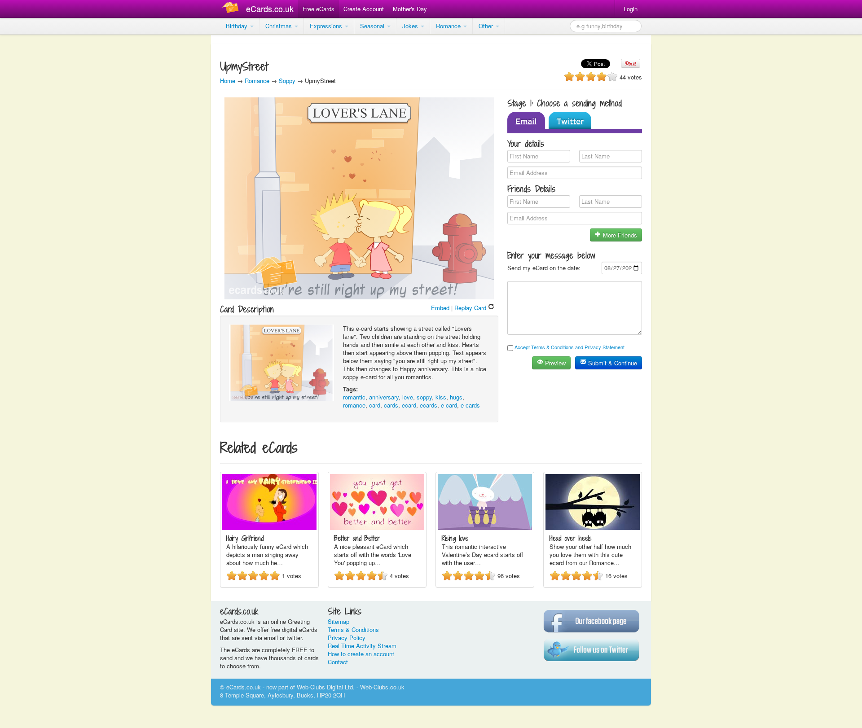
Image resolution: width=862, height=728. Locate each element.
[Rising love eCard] (485, 527)
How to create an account (361, 653)
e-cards (470, 405)
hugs (456, 397)
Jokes (411, 26)
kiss (440, 397)
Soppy (287, 80)
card (374, 405)
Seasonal (373, 26)
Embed (440, 307)
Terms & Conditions (353, 629)
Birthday (237, 26)
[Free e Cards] (232, 9)
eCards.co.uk (270, 8)
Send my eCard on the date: (544, 267)
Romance (449, 26)
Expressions (327, 26)
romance (354, 405)
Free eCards (318, 8)
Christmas (279, 26)
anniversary (384, 397)
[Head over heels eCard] (592, 527)
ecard (409, 405)
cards (391, 405)
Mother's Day (410, 8)
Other (487, 26)
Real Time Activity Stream (362, 645)
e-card (449, 405)
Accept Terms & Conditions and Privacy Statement (570, 347)
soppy (424, 397)
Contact (338, 662)
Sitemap (338, 621)
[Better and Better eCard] (377, 527)
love (407, 397)
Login (631, 8)
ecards (428, 405)
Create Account (363, 8)
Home (227, 80)
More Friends (619, 235)
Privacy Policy (346, 637)
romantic (354, 397)
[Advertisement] (36, 170)
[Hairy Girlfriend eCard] (269, 527)
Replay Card (471, 307)
